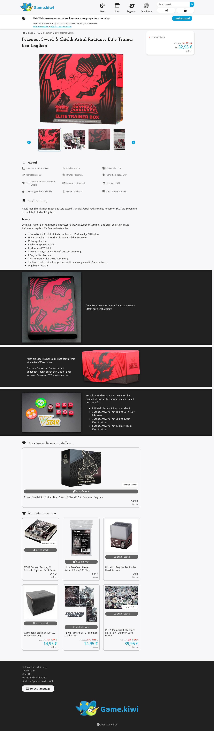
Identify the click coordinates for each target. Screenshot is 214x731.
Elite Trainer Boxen (64, 33)
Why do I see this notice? (61, 26)
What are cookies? (41, 26)
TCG (38, 33)
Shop (30, 33)
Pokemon (47, 33)
